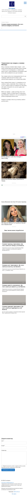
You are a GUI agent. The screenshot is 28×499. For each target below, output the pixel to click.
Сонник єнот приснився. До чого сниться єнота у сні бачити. (13, 266)
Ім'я (2, 441)
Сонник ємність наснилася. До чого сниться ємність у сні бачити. (13, 286)
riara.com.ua (17, 491)
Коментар (3, 450)
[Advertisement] (14, 46)
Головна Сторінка (5, 22)
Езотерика (12, 8)
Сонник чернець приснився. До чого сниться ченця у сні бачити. (13, 244)
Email (3, 445)
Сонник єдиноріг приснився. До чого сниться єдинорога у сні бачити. (12, 308)
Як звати (14, 494)
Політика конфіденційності (7, 482)
